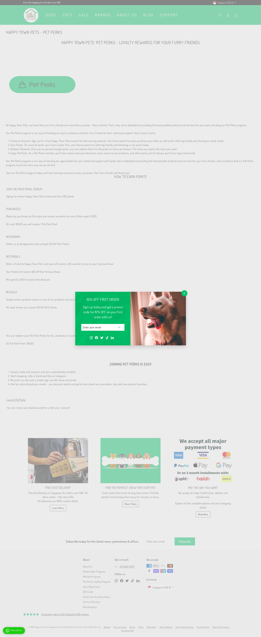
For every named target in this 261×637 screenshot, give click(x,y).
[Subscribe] (119, 327)
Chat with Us (16, 630)
